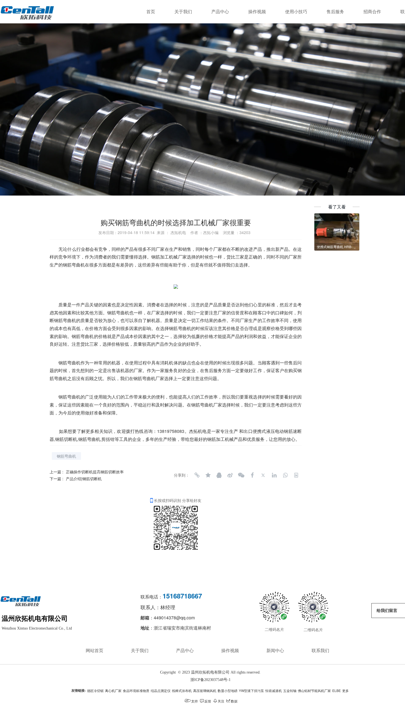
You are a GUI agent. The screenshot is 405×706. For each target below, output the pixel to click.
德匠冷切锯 (95, 690)
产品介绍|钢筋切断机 (84, 478)
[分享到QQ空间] (208, 475)
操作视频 (257, 11)
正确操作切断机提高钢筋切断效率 (95, 471)
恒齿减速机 (273, 690)
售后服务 (335, 11)
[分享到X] (263, 475)
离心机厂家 (113, 690)
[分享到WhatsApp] (285, 475)
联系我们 (320, 650)
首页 (150, 11)
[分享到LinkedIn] (274, 475)
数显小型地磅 (227, 690)
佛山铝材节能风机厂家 (314, 690)
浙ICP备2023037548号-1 (210, 680)
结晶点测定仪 (161, 690)
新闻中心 (275, 650)
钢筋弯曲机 (69, 362)
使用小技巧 (296, 11)
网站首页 (94, 650)
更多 (345, 690)
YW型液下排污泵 (251, 690)
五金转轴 (289, 690)
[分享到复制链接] (197, 475)
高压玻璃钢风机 (204, 690)
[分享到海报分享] (296, 475)
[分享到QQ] (219, 475)
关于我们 (183, 11)
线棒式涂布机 (182, 690)
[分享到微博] (230, 475)
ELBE (336, 690)
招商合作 (372, 11)
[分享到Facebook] (252, 475)
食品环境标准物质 (136, 690)
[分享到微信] (241, 475)
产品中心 (220, 11)
